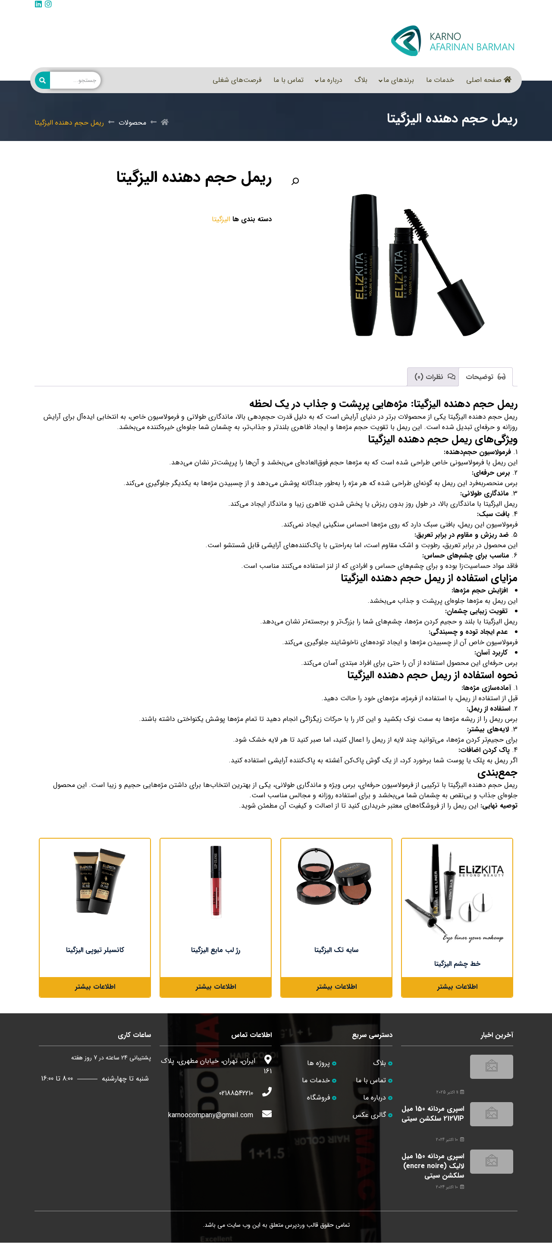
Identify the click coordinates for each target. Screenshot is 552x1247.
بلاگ (360, 80)
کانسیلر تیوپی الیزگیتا (95, 950)
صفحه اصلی (484, 80)
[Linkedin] (38, 4)
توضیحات (481, 377)
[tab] (485, 376)
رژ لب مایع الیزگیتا (215, 950)
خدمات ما (440, 80)
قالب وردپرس (301, 1225)
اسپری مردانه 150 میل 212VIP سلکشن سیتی (432, 1113)
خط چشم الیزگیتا (457, 964)
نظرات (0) (429, 377)
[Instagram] (48, 4)
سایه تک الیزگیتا (336, 950)
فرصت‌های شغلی (237, 80)
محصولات (132, 123)
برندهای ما (398, 80)
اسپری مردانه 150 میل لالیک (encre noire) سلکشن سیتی (432, 1166)
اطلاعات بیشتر (457, 986)
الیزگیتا (221, 219)
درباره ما (331, 80)
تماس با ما (288, 80)
